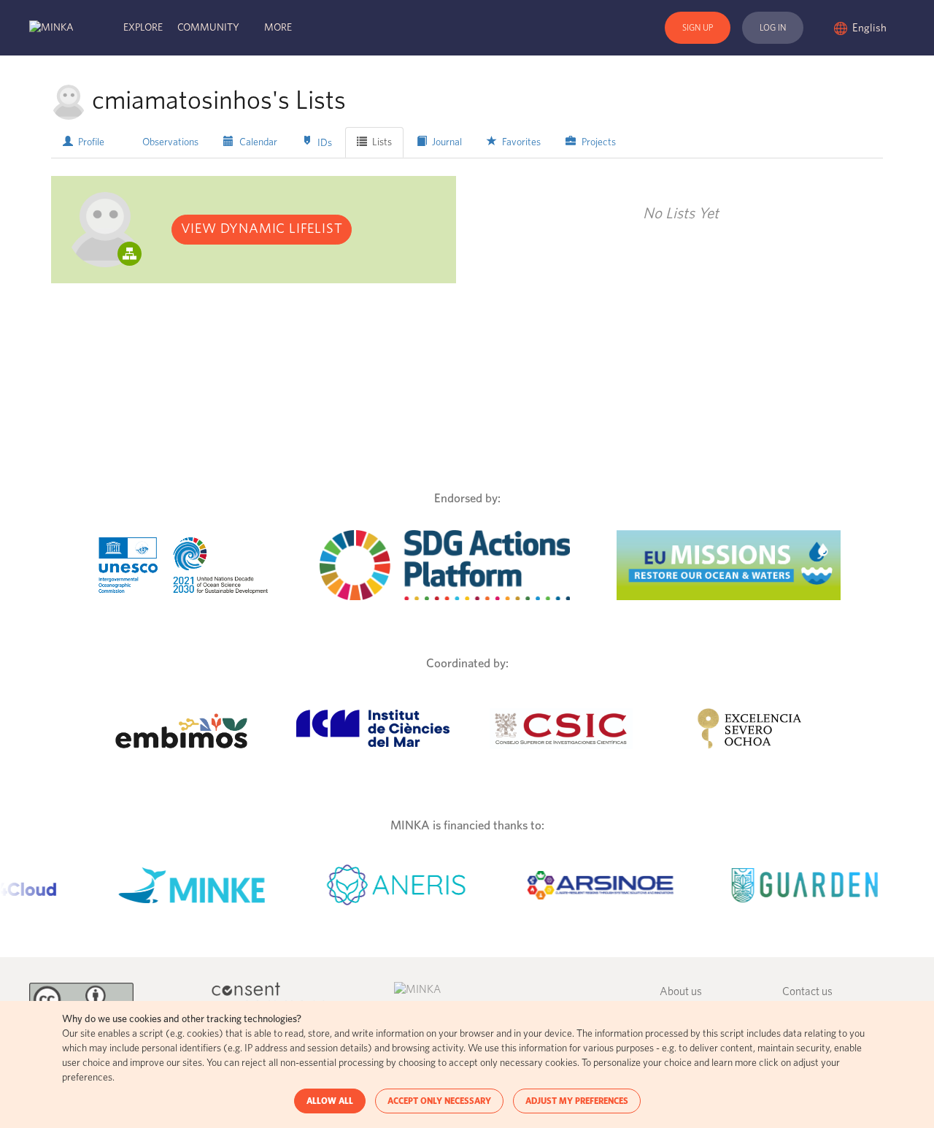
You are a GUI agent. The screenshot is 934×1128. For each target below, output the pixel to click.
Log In (773, 27)
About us (681, 991)
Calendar (257, 142)
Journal (446, 142)
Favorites (520, 142)
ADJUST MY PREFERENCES (576, 1101)
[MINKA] (51, 28)
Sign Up (697, 27)
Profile (90, 142)
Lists (381, 142)
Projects (597, 142)
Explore (143, 28)
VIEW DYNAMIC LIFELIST (262, 229)
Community (208, 28)
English (870, 28)
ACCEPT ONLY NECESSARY (439, 1101)
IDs (323, 143)
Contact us (807, 991)
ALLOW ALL (329, 1101)
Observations (169, 142)
